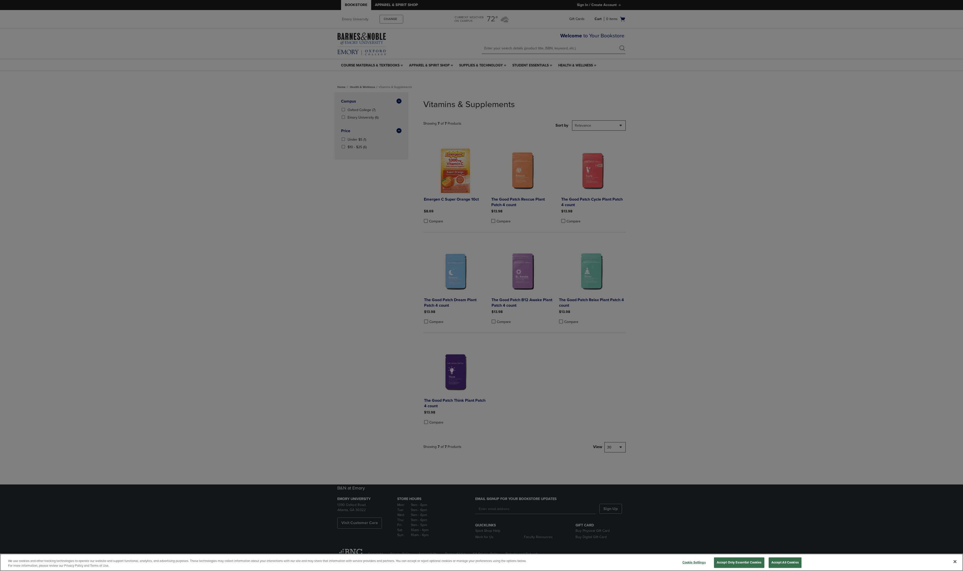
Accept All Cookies (785, 562)
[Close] (954, 561)
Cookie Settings (694, 562)
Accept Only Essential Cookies (739, 562)
